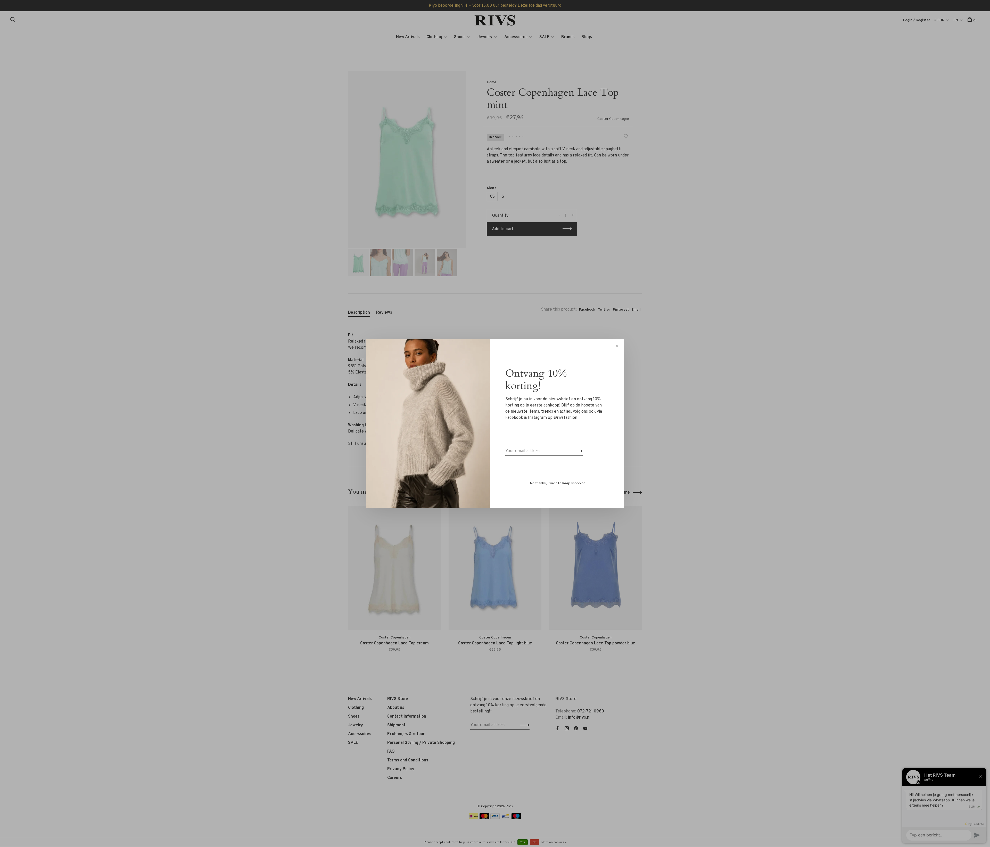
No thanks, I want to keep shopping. (558, 483)
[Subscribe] (577, 451)
